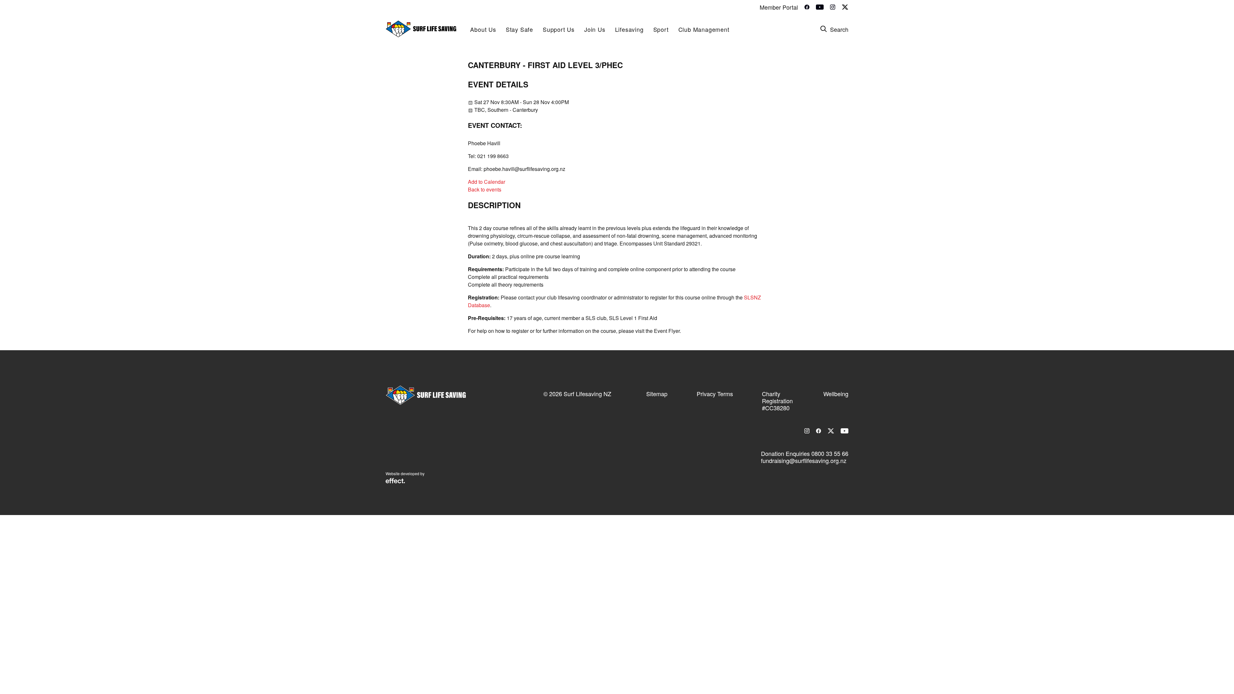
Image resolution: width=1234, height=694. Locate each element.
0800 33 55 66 (829, 453)
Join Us (594, 29)
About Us (483, 29)
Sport (661, 29)
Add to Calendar (486, 181)
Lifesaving (629, 29)
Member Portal (779, 7)
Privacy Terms (715, 393)
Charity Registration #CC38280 (777, 400)
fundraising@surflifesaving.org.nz (803, 460)
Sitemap (656, 393)
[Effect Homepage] (395, 481)
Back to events (484, 189)
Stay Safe (519, 29)
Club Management (703, 29)
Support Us (559, 29)
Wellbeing (835, 393)
